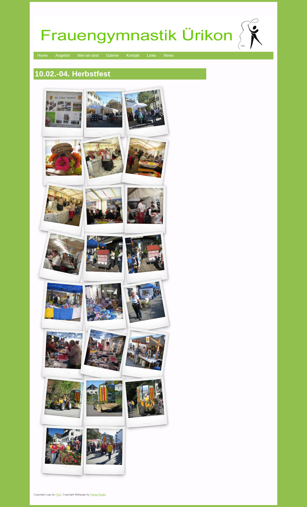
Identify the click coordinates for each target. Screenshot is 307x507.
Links (151, 55)
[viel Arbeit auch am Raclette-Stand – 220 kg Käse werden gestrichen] (145, 354)
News (169, 55)
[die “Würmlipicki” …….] (104, 257)
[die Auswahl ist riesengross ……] (63, 306)
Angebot (62, 55)
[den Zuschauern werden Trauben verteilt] (63, 450)
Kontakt (132, 55)
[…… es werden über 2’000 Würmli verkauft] (104, 354)
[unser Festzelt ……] (104, 113)
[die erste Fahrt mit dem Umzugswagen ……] (63, 402)
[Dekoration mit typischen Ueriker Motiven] (104, 209)
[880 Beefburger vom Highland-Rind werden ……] (145, 209)
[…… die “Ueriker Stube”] (145, 113)
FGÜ (58, 494)
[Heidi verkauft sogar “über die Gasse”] (145, 306)
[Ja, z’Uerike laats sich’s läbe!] (104, 450)
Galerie (112, 55)
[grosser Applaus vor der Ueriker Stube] (145, 402)
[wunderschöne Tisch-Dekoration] (63, 161)
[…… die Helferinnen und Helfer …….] (145, 161)
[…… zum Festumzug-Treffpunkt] (104, 402)
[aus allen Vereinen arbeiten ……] (104, 161)
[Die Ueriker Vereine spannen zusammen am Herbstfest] (63, 113)
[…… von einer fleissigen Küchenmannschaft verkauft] (64, 258)
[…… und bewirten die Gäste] (63, 209)
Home (42, 55)
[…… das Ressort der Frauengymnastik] (145, 258)
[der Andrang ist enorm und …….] (63, 354)
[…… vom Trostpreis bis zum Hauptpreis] (104, 306)
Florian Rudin (98, 494)
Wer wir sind (88, 55)
